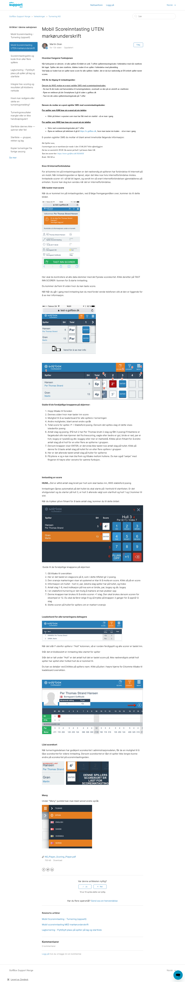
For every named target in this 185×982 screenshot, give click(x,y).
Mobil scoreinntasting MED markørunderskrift (65, 924)
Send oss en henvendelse (104, 900)
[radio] (84, 886)
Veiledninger (39, 16)
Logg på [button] (110, 5)
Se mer (13, 157)
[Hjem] (24, 6)
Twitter (48, 869)
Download (57, 860)
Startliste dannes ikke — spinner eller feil (23, 128)
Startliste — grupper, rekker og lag (21, 139)
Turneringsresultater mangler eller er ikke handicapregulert (21, 115)
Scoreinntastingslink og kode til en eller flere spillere (22, 59)
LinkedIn (52, 869)
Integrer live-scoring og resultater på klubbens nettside (22, 87)
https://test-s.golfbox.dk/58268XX (71, 153)
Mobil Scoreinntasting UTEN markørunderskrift (23, 47)
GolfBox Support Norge (19, 16)
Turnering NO (55, 16)
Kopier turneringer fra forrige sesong (21, 150)
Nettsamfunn (96, 5)
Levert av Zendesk (19, 979)
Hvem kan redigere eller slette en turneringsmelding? (23, 101)
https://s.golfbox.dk (88, 131)
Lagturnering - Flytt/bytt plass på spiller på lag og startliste (23, 73)
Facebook (44, 869)
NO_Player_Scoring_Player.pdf (60, 856)
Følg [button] (138, 45)
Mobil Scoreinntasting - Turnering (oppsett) (22, 36)
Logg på (45, 954)
